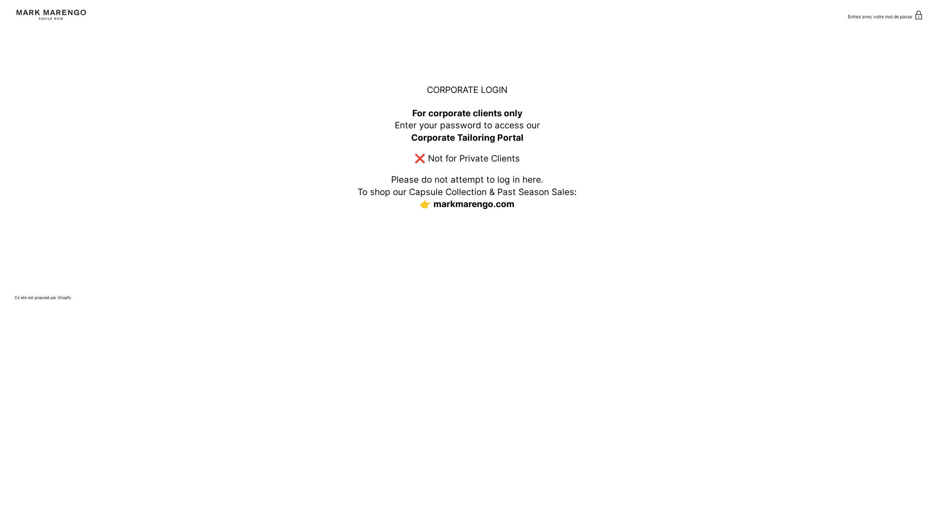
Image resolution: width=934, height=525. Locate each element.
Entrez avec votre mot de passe (880, 16)
